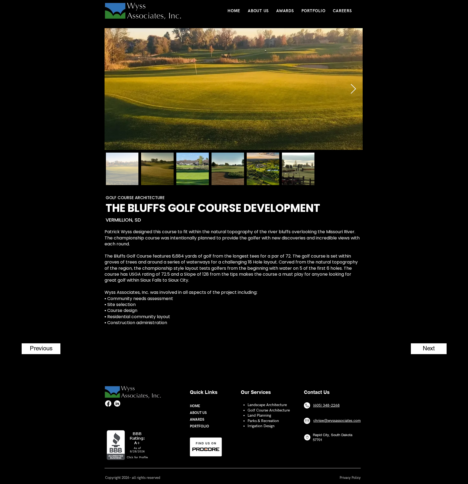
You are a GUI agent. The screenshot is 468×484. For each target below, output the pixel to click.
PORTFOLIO (199, 426)
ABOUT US (198, 413)
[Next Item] (353, 89)
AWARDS (197, 419)
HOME (195, 406)
